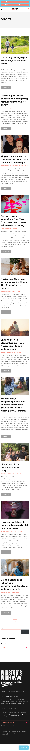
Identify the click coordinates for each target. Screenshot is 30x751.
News (22, 531)
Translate (12, 725)
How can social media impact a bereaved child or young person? (14, 525)
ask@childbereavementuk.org (16, 703)
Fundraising (19, 165)
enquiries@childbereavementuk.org (13, 714)
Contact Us (23, 4)
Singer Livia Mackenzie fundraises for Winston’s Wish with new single (14, 159)
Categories (4, 644)
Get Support (8, 4)
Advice (15, 228)
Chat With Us (23, 747)
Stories (17, 108)
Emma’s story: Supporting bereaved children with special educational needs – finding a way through (13, 404)
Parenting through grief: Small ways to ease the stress (14, 60)
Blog (6, 22)
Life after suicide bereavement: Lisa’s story (12, 467)
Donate (8, 1)
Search (3, 628)
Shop (23, 1)
